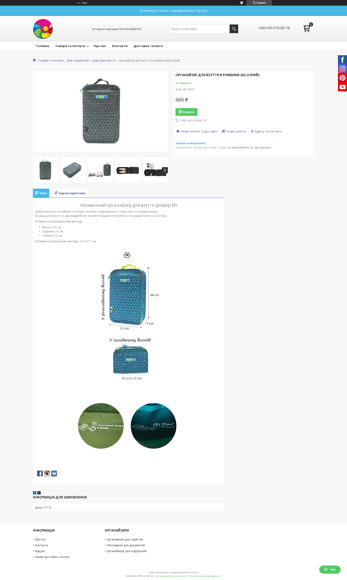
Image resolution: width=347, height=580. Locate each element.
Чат (333, 569)
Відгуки (40, 551)
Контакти (120, 46)
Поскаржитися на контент (171, 576)
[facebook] (34, 493)
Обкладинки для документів (126, 545)
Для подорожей (78, 60)
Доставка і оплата (148, 46)
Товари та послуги (70, 46)
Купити (188, 112)
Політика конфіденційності (205, 576)
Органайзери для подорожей (126, 551)
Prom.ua (193, 572)
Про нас (100, 46)
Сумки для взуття (103, 60)
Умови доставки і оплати (52, 557)
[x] (39, 493)
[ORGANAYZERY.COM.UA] (43, 29)
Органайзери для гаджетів (125, 539)
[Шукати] (234, 29)
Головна (42, 46)
